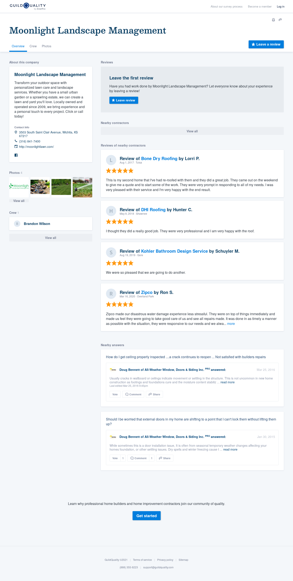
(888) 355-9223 (129, 567)
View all (18, 200)
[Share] (280, 19)
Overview (18, 46)
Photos (46, 46)
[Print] (273, 19)
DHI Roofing (153, 209)
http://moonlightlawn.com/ (36, 146)
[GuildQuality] (28, 7)
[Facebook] (16, 155)
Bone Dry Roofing (159, 158)
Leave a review (268, 44)
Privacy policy (165, 559)
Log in (280, 6)
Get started (146, 515)
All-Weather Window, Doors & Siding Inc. (174, 369)
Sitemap (183, 559)
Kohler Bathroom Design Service (174, 251)
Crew (33, 46)
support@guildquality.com (158, 567)
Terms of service (142, 559)
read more (228, 382)
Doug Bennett (129, 369)
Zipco (147, 292)
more (231, 323)
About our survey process (227, 6)
